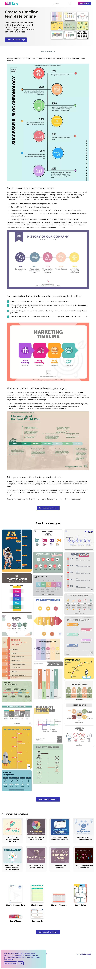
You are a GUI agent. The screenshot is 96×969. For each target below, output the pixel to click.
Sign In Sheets (37, 905)
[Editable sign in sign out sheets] (37, 894)
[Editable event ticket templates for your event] (15, 917)
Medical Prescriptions (15, 905)
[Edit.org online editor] (11, 3)
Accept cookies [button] (10, 963)
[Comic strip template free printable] (80, 894)
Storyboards (37, 921)
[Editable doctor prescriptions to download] (15, 894)
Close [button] (20, 963)
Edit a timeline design (16, 40)
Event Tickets (15, 921)
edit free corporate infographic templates (49, 227)
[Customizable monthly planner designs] (59, 898)
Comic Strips (80, 905)
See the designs (48, 51)
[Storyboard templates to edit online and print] (37, 914)
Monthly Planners (58, 905)
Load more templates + (48, 799)
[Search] (69, 3)
